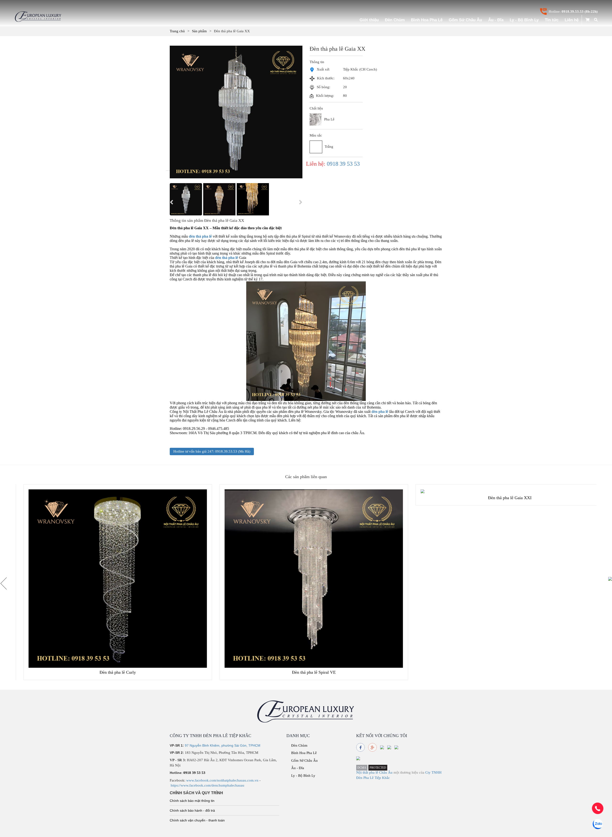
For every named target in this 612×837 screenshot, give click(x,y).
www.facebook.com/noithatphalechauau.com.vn (222, 780)
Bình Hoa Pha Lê (427, 20)
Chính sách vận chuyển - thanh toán (197, 820)
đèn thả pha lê (200, 236)
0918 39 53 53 (343, 164)
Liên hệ (572, 20)
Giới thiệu (369, 20)
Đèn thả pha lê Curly (110, 672)
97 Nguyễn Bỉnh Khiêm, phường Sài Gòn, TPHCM (222, 745)
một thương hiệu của (409, 772)
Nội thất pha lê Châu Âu (374, 772)
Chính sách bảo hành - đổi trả (192, 810)
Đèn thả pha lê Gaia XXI (502, 497)
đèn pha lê (380, 412)
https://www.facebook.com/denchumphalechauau (207, 785)
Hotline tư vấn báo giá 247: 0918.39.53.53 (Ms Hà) (211, 451)
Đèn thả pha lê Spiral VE (306, 672)
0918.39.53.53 (573, 11)
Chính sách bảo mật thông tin (192, 801)
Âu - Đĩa (495, 20)
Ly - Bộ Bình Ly (524, 20)
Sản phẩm (199, 31)
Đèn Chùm (395, 20)
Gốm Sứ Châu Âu (465, 20)
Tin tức (551, 20)
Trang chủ (177, 31)
